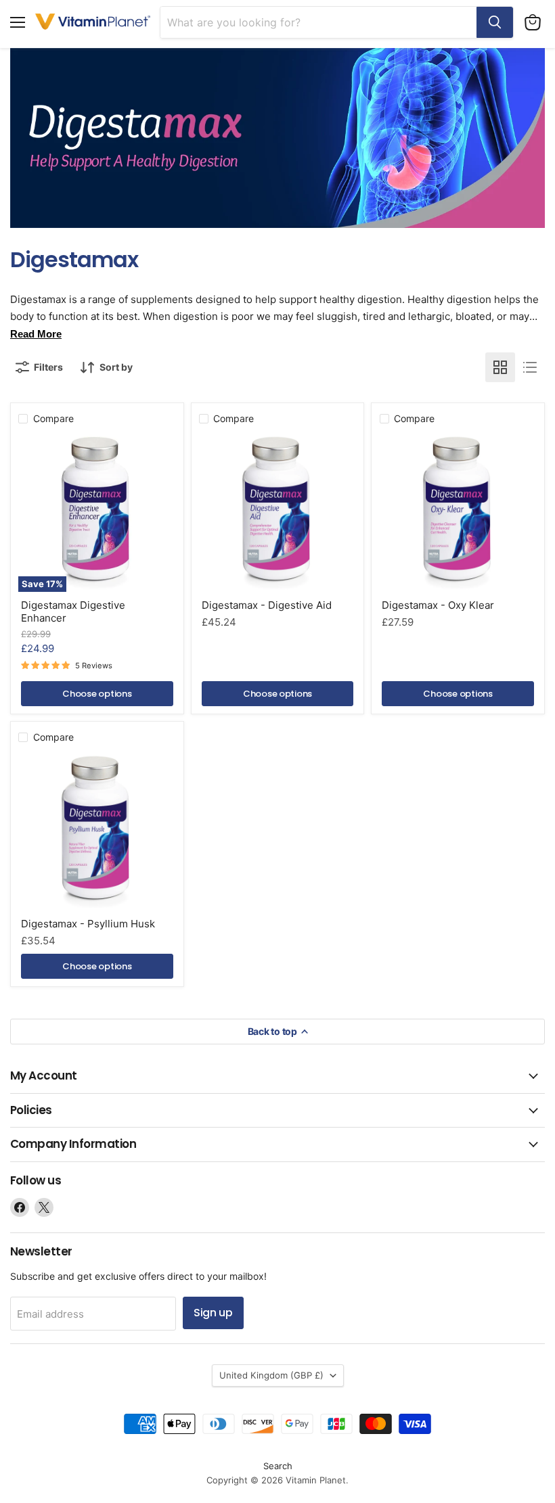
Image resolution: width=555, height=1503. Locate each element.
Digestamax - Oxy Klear (438, 605)
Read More (36, 334)
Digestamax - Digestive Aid (267, 605)
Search (277, 1465)
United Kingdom (271, 1375)
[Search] (494, 22)
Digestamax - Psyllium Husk (88, 923)
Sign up (213, 1312)
